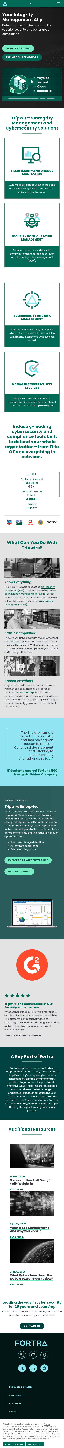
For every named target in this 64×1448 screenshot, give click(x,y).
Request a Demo (19, 871)
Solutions (15, 1395)
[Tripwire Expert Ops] (46, 98)
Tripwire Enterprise (27, 692)
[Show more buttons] (59, 98)
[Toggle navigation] (58, 4)
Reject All (19, 1444)
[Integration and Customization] (39, 98)
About (12, 1411)
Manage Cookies (35, 1444)
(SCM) (41, 594)
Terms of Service (34, 1426)
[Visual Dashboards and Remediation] (22, 98)
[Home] (5, 3)
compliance (14, 641)
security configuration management (30, 592)
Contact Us (32, 1326)
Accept (8, 1444)
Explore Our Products (22, 57)
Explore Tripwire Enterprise (28, 860)
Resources (15, 1403)
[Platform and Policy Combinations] (31, 98)
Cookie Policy (13, 1426)
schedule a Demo (18, 48)
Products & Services (21, 1387)
